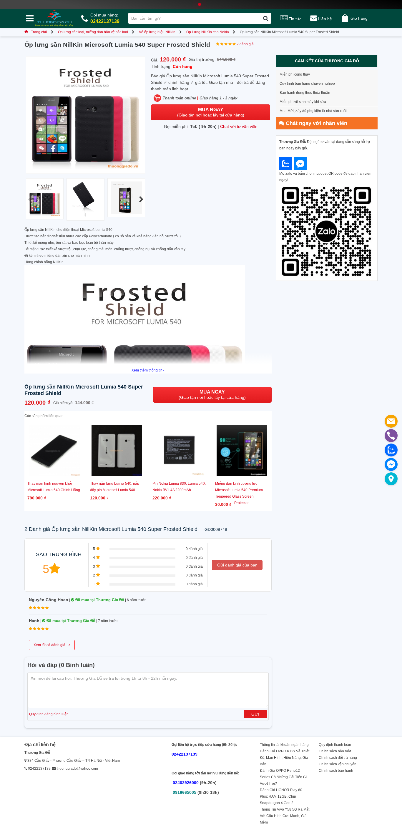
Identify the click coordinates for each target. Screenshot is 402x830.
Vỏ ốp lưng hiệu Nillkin (157, 32)
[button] (141, 199)
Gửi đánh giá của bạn (237, 565)
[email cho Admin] (391, 421)
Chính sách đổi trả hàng (338, 758)
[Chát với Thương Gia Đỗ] (285, 163)
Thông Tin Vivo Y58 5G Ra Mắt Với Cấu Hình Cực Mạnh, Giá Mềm (284, 815)
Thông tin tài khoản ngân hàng (284, 745)
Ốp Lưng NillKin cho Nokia (207, 32)
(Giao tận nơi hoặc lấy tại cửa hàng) (210, 112)
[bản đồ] (391, 478)
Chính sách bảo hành (336, 771)
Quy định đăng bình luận (49, 714)
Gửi (255, 714)
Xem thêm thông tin (147, 370)
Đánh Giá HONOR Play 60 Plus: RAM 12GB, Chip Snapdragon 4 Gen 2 (281, 796)
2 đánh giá (245, 44)
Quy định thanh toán (335, 745)
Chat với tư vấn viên (239, 126)
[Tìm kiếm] (265, 18)
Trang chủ (39, 32)
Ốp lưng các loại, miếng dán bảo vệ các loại (93, 32)
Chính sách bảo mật (335, 751)
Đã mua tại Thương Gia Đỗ (99, 600)
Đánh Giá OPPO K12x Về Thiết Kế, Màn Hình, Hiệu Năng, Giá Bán (284, 757)
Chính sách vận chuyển (337, 764)
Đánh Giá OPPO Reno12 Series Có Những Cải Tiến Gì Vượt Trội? (283, 777)
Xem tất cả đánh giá (52, 644)
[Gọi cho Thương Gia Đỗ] (391, 435)
